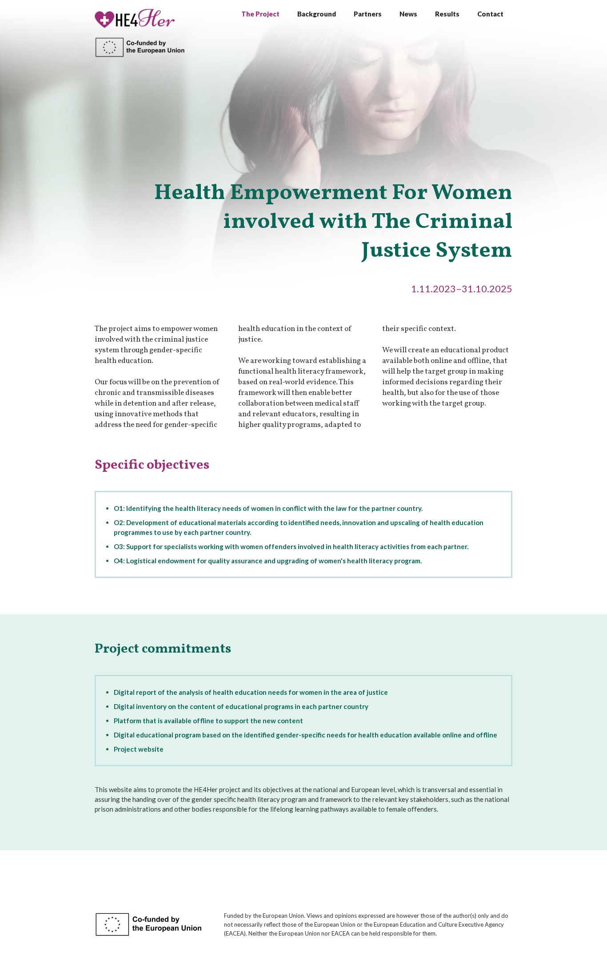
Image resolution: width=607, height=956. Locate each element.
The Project (260, 14)
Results (447, 14)
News (408, 14)
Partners (368, 14)
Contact (490, 14)
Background (316, 14)
